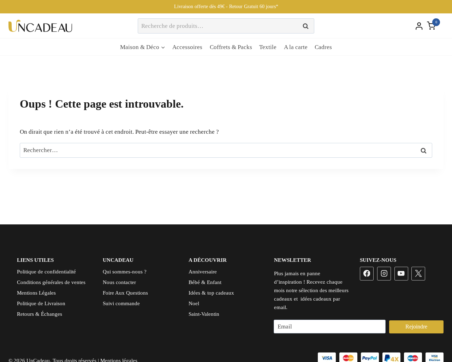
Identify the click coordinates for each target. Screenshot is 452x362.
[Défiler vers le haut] (434, 334)
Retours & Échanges (39, 314)
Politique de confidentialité (46, 271)
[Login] (419, 26)
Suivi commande (121, 303)
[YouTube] (401, 273)
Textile (267, 47)
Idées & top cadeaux (211, 293)
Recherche (307, 26)
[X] (418, 273)
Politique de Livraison (41, 303)
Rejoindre (416, 327)
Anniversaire (203, 271)
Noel (194, 303)
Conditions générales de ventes (51, 282)
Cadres (323, 47)
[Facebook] (367, 273)
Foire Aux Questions (125, 293)
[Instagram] (384, 273)
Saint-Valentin (204, 314)
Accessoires (187, 47)
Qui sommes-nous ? (125, 271)
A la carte (296, 47)
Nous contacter (119, 282)
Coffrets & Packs (231, 47)
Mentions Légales (36, 293)
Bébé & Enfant (205, 282)
